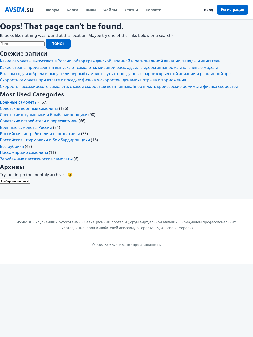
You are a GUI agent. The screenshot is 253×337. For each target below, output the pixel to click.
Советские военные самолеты (29, 108)
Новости (154, 9)
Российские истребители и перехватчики (40, 133)
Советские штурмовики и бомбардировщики (43, 114)
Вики (91, 9)
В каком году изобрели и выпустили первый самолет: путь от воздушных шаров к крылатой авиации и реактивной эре (115, 73)
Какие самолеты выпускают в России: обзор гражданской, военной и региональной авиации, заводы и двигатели (110, 61)
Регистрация (232, 9)
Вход (208, 9)
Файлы (110, 9)
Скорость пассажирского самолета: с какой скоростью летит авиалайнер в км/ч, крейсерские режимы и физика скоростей (119, 86)
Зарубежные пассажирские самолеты (36, 159)
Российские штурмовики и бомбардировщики (45, 140)
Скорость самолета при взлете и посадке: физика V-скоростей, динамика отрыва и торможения (93, 80)
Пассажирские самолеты (24, 152)
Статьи (131, 9)
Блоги (72, 9)
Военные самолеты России (26, 127)
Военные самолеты (18, 102)
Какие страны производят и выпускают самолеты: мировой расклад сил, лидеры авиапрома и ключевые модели (109, 67)
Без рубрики (12, 146)
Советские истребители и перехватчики (39, 121)
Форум (52, 9)
